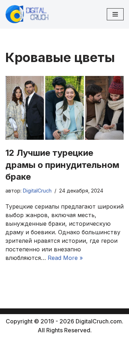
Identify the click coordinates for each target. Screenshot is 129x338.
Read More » (65, 257)
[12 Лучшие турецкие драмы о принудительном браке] (64, 107)
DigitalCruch (37, 191)
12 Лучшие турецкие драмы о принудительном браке (62, 165)
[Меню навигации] (115, 14)
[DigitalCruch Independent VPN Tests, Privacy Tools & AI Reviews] (26, 14)
